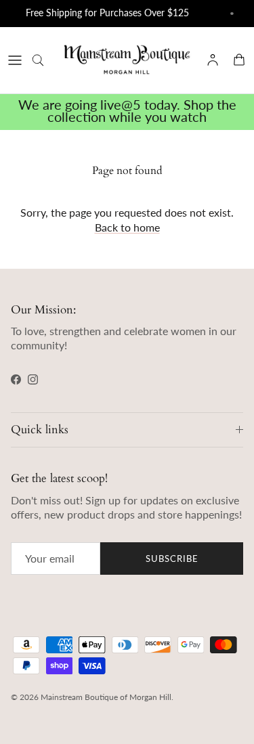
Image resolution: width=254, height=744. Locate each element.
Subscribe (172, 558)
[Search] (45, 60)
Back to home (127, 227)
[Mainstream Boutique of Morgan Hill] (127, 60)
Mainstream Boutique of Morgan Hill (106, 697)
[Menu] (15, 60)
